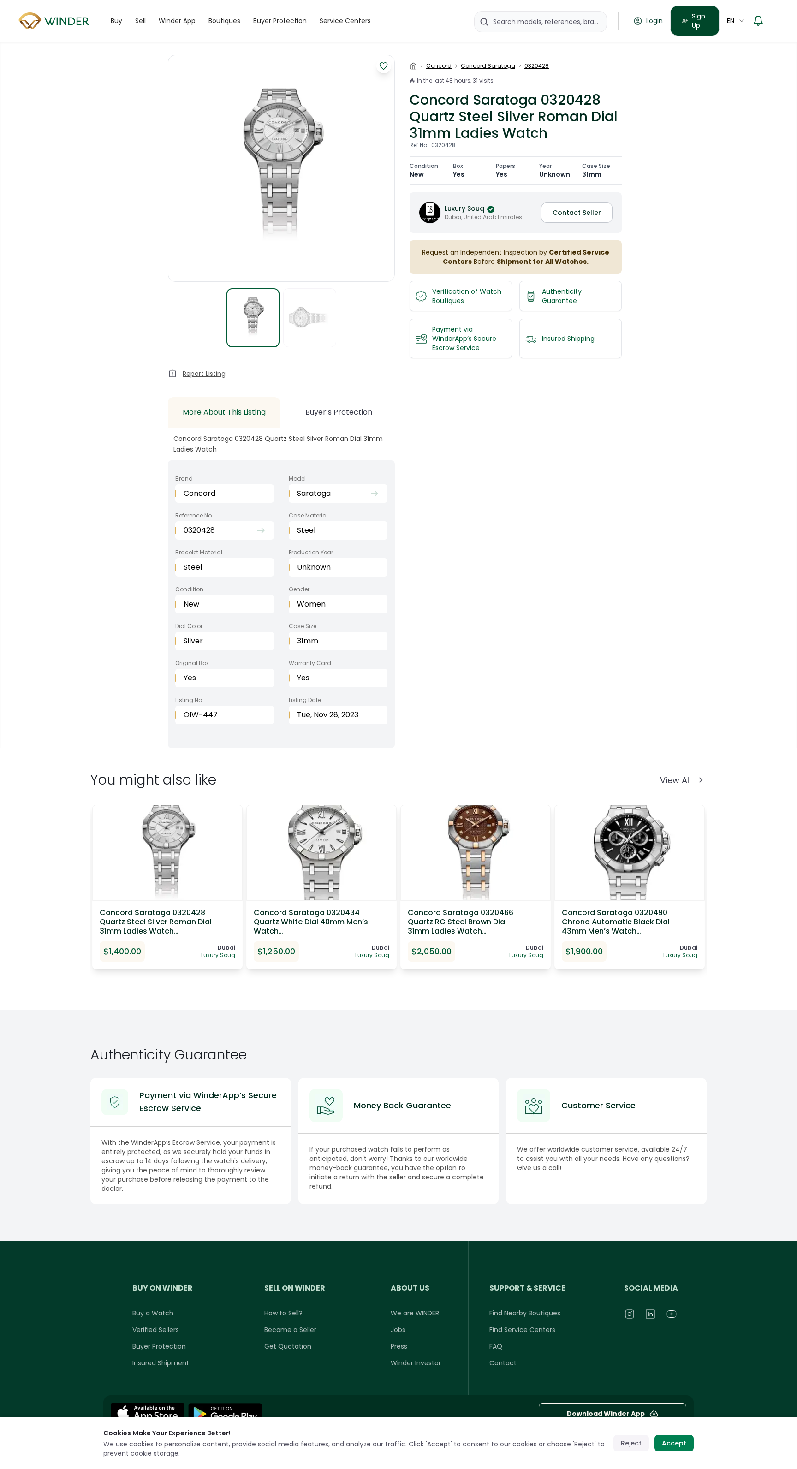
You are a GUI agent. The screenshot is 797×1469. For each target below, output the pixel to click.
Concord (439, 66)
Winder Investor (416, 1363)
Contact (503, 1363)
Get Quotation (287, 1346)
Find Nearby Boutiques (524, 1313)
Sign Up (698, 21)
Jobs (398, 1329)
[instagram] (630, 1314)
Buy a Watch (152, 1313)
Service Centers (345, 20)
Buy (116, 20)
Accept (674, 1443)
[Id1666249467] (147, 1414)
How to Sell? (283, 1313)
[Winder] (55, 21)
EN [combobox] (730, 20)
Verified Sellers (155, 1329)
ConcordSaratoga (488, 66)
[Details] (225, 1414)
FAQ (495, 1346)
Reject (631, 1443)
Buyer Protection (280, 20)
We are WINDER (415, 1313)
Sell (140, 20)
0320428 (536, 66)
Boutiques (224, 20)
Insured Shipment (160, 1363)
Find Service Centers (522, 1329)
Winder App (177, 20)
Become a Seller (290, 1329)
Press (399, 1346)
